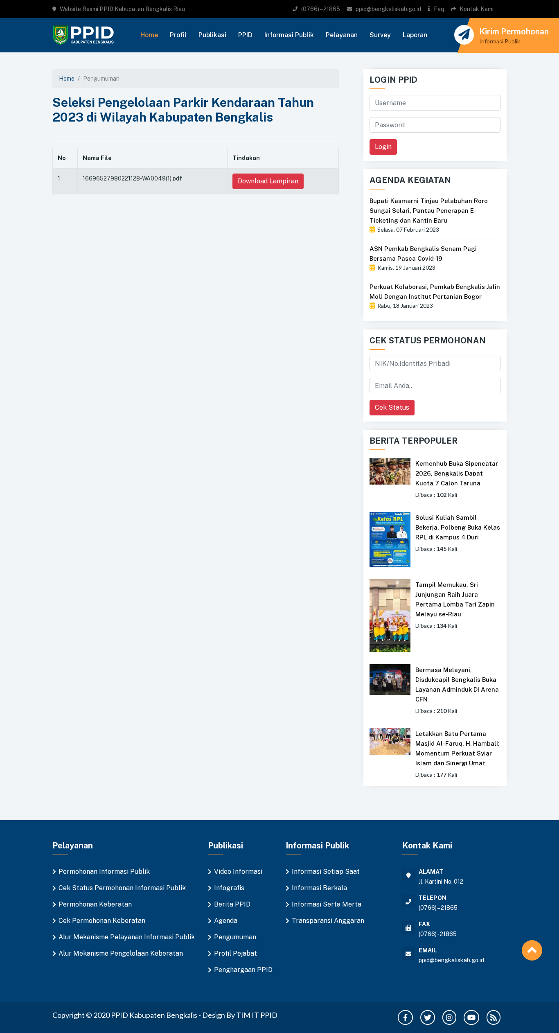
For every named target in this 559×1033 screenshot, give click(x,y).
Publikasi (212, 35)
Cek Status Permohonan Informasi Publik (122, 888)
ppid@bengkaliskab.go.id (388, 9)
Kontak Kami (477, 9)
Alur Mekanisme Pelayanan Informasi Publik (127, 937)
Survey (380, 35)
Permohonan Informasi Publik (104, 871)
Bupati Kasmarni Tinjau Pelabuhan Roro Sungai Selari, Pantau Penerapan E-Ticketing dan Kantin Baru (429, 210)
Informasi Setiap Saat (326, 871)
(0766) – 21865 (320, 9)
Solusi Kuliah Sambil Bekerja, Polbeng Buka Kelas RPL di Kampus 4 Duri (457, 527)
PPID (245, 35)
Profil (178, 35)
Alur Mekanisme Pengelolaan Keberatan (121, 953)
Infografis (229, 888)
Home (149, 35)
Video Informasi (238, 871)
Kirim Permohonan (514, 31)
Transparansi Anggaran (328, 921)
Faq (439, 9)
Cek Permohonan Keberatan (102, 921)
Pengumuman (235, 937)
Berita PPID (232, 904)
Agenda (225, 921)
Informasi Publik (289, 35)
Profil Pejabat (235, 953)
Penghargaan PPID (243, 970)
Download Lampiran (268, 181)
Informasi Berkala (319, 888)
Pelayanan (342, 35)
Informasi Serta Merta (326, 904)
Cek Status (392, 407)
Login (383, 147)
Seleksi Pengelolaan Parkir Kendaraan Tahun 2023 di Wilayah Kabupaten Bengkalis (183, 109)
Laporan (415, 35)
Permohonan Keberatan (95, 904)
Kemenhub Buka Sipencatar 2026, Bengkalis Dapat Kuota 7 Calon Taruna (456, 473)
